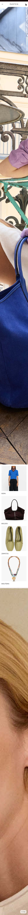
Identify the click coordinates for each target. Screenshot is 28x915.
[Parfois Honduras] (14, 4)
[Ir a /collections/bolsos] (14, 508)
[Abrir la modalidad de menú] (2, 4)
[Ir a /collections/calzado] (14, 538)
